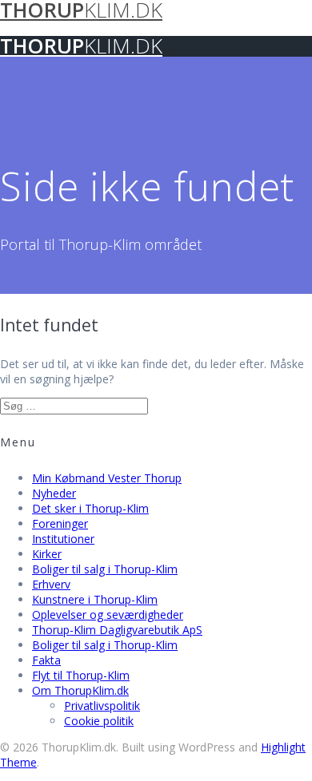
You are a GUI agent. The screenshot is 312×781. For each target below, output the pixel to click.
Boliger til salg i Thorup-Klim (105, 569)
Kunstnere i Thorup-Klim (95, 599)
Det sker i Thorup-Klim (90, 508)
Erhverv (51, 584)
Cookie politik (99, 720)
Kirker (47, 553)
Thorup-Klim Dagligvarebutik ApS (117, 629)
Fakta (46, 660)
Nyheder (54, 493)
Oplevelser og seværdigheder (107, 614)
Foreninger (60, 523)
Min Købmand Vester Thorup (107, 478)
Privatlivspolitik (102, 705)
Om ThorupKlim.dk (80, 690)
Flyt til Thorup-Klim (81, 675)
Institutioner (63, 538)
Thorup (81, 46)
